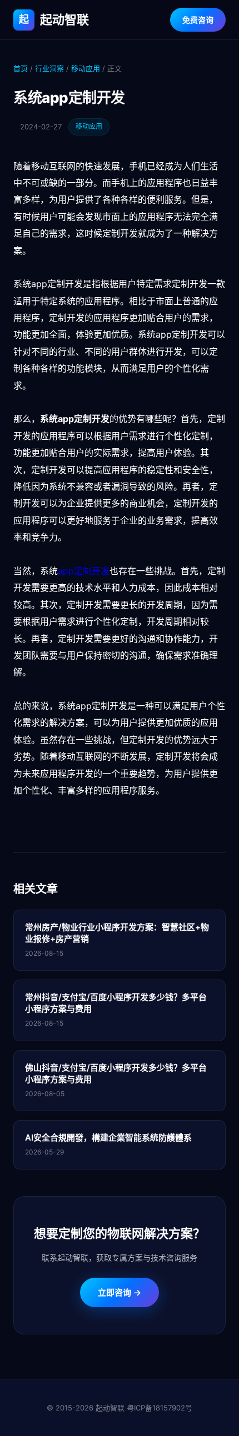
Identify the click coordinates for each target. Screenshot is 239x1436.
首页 (20, 68)
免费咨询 (197, 19)
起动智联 (54, 19)
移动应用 (85, 68)
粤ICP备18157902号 (159, 1407)
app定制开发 (83, 570)
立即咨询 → (119, 1292)
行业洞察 (49, 68)
